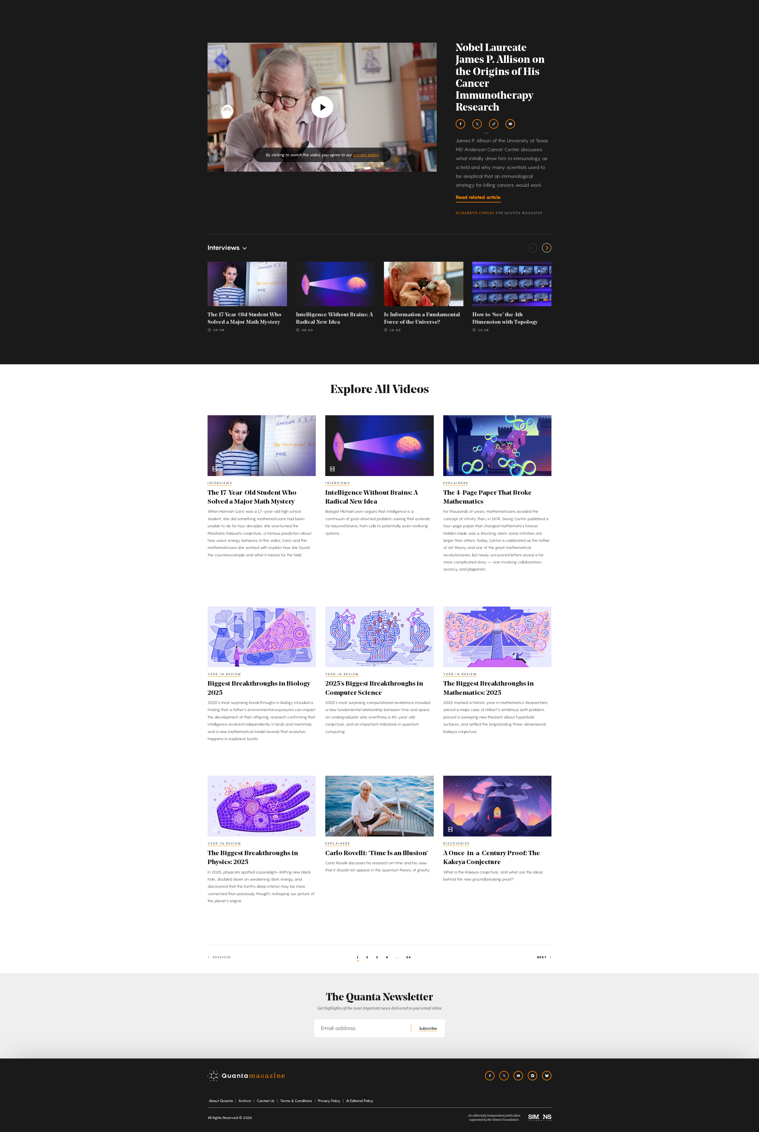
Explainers (455, 483)
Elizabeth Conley (475, 213)
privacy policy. (366, 154)
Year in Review (225, 674)
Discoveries (456, 843)
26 (408, 957)
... (397, 957)
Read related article (478, 197)
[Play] (322, 107)
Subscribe (428, 1028)
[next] (546, 248)
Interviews (220, 483)
